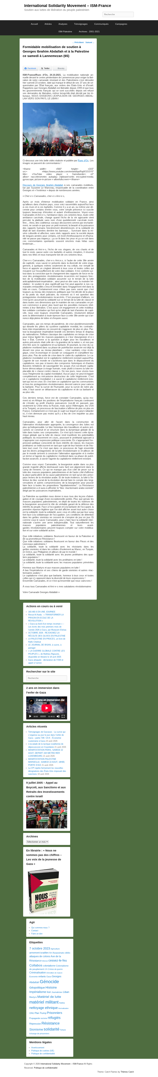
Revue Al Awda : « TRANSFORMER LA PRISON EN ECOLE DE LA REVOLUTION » (46, 618)
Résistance (51, 1023)
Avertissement (37, 1047)
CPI (46, 969)
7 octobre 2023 (39, 948)
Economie (33, 977)
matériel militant (44, 1002)
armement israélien (39, 952)
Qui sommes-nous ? (40, 927)
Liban (66, 991)
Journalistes (57, 992)
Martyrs (33, 997)
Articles (48, 24)
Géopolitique (37, 987)
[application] (46, 707)
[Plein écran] (63, 716)
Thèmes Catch (127, 1072)
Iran (49, 992)
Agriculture (55, 949)
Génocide (49, 981)
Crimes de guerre (55, 969)
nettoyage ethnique (43, 1008)
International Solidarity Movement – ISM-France (67, 5)
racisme (44, 1018)
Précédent (78, 42)
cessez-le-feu (57, 960)
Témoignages (80, 24)
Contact (34, 930)
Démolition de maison (54, 973)
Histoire (51, 987)
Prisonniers (54, 1012)
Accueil (34, 24)
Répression (35, 1024)
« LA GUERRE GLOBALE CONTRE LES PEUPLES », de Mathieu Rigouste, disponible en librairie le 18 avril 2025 (46, 654)
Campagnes (121, 24)
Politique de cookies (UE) (42, 1051)
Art (50, 953)
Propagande (34, 1018)
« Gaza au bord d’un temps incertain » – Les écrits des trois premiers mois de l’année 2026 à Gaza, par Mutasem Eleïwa (47, 627)
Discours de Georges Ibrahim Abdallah (43, 185)
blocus (45, 961)
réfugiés (54, 1018)
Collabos (35, 965)
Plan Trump (40, 1013)
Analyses (62, 24)
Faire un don (36, 933)
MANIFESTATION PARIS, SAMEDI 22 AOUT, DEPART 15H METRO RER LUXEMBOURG (45, 753)
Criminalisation (37, 972)
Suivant (89, 42)
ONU (31, 1013)
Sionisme (36, 1029)
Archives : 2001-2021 (89, 31)
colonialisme (49, 965)
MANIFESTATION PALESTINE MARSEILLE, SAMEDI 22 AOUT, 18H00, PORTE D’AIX (46, 762)
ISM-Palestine (65, 31)
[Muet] (58, 716)
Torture (63, 1030)
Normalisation (63, 1008)
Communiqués (101, 24)
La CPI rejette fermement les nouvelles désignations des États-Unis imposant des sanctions (47, 771)
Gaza (48, 976)
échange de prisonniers (39, 1034)
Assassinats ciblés (61, 953)
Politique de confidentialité (43, 1053)
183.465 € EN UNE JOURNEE (41, 612)
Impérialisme (37, 991)
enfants (42, 976)
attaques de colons (39, 956)
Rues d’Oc (83, 160)
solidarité (51, 1029)
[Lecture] (30, 716)
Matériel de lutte (49, 996)
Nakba (62, 1003)
